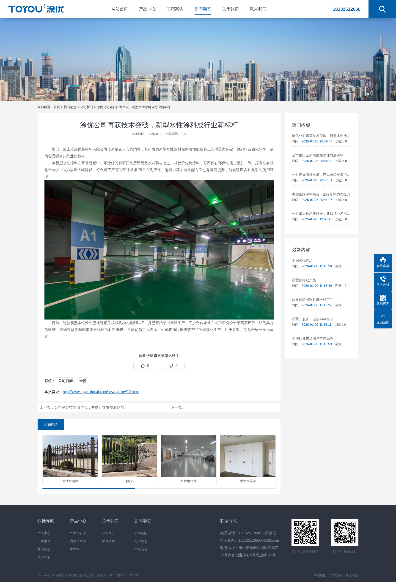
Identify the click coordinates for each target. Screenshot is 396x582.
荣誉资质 (108, 541)
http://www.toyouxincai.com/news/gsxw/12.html (101, 392)
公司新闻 (86, 107)
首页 (57, 107)
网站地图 (320, 575)
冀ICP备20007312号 (124, 575)
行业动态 (141, 541)
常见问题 (141, 549)
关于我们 (230, 9)
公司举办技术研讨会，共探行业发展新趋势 (89, 407)
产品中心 (147, 9)
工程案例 (175, 9)
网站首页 (119, 9)
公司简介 (108, 533)
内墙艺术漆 (78, 541)
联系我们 (258, 9)
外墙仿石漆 (78, 533)
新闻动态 (203, 9)
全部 (83, 381)
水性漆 (75, 549)
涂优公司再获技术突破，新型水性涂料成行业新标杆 (133, 107)
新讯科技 (352, 575)
